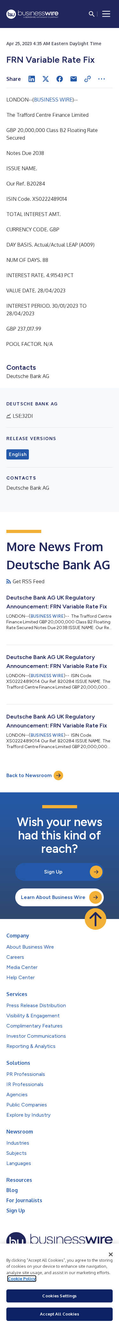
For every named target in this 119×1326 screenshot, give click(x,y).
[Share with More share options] (101, 79)
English (17, 454)
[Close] (111, 1254)
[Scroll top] (95, 919)
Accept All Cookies (59, 1313)
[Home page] (32, 14)
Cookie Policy (22, 1278)
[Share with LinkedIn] (32, 79)
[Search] (92, 14)
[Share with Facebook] (60, 79)
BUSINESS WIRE (53, 99)
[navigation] (106, 14)
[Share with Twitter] (46, 79)
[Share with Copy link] (88, 79)
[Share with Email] (74, 79)
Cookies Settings (59, 1295)
